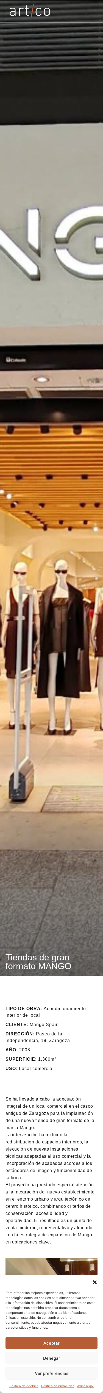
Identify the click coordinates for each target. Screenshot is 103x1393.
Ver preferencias (51, 1373)
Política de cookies (23, 1386)
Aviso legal (85, 1386)
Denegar (51, 1358)
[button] (95, 1282)
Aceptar (51, 1343)
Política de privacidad (57, 1386)
